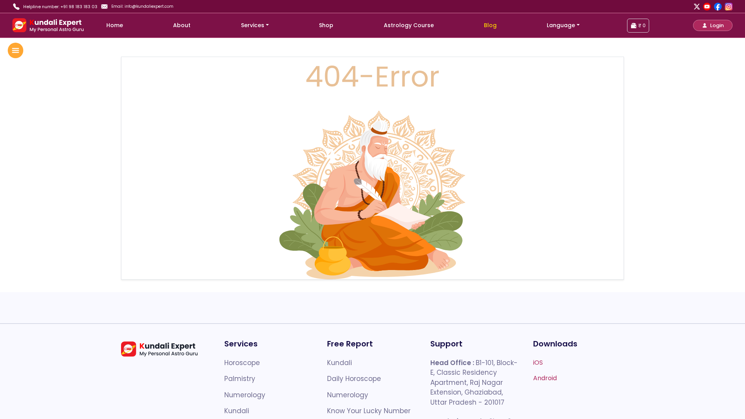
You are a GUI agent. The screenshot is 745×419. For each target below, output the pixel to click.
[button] (713, 25)
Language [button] (561, 25)
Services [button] (252, 25)
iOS (538, 362)
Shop (326, 25)
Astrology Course (409, 25)
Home (114, 25)
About (182, 25)
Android (545, 378)
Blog (490, 25)
